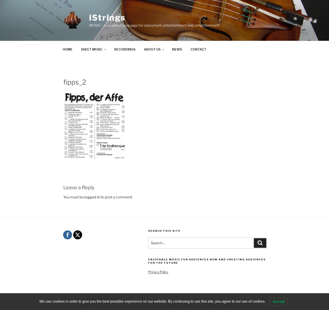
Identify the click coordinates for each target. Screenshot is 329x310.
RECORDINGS (124, 49)
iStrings (107, 18)
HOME (68, 49)
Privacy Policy (158, 272)
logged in (92, 197)
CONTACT (198, 49)
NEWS (177, 49)
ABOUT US (152, 49)
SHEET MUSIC (92, 49)
